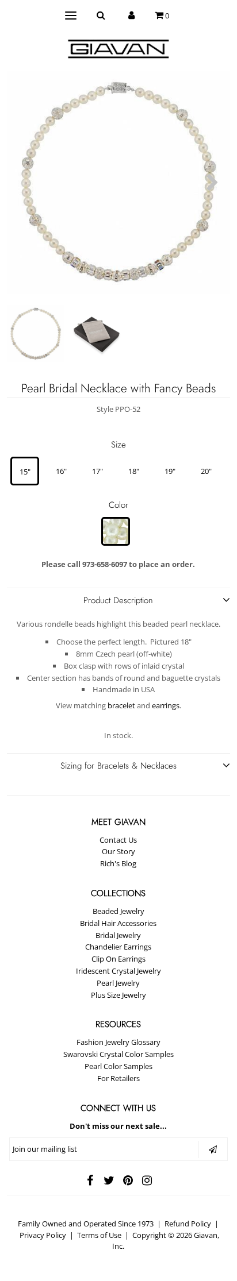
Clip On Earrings (118, 959)
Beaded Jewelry (118, 911)
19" (170, 471)
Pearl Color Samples (118, 1066)
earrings (165, 705)
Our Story (118, 851)
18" (133, 471)
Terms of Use (99, 1235)
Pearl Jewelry (118, 983)
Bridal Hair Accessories (118, 923)
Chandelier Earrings (118, 947)
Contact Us (118, 840)
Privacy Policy (43, 1235)
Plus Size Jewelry (118, 995)
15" (25, 471)
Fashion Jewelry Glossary (118, 1042)
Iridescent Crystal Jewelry (118, 971)
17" (97, 471)
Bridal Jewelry (118, 935)
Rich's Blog (118, 863)
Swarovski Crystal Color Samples (118, 1054)
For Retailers (118, 1078)
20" (206, 471)
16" (61, 471)
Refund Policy (188, 1223)
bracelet (121, 705)
